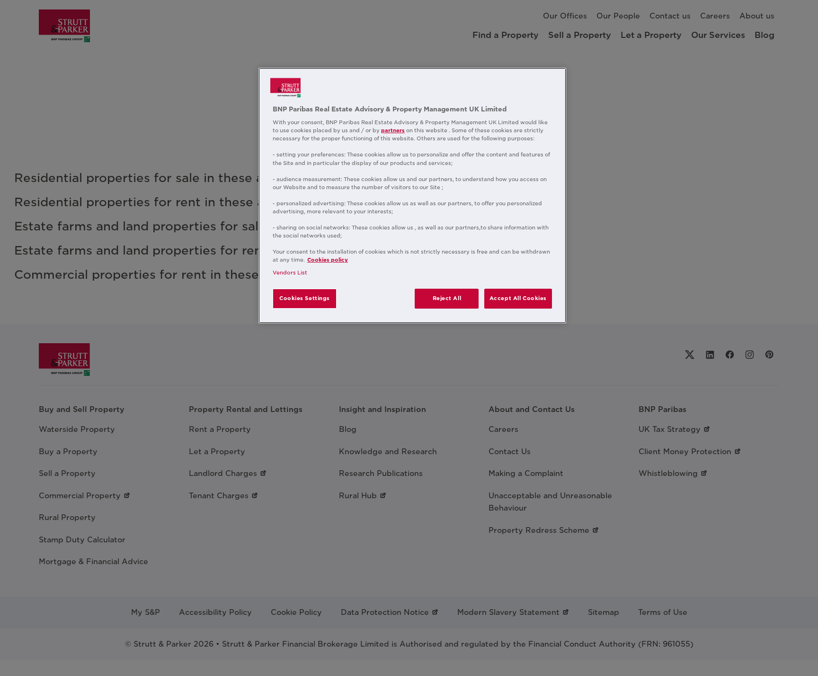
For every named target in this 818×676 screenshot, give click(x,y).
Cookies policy (327, 259)
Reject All (447, 298)
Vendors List (290, 272)
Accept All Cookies (518, 298)
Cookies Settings (304, 298)
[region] (412, 196)
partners (393, 130)
